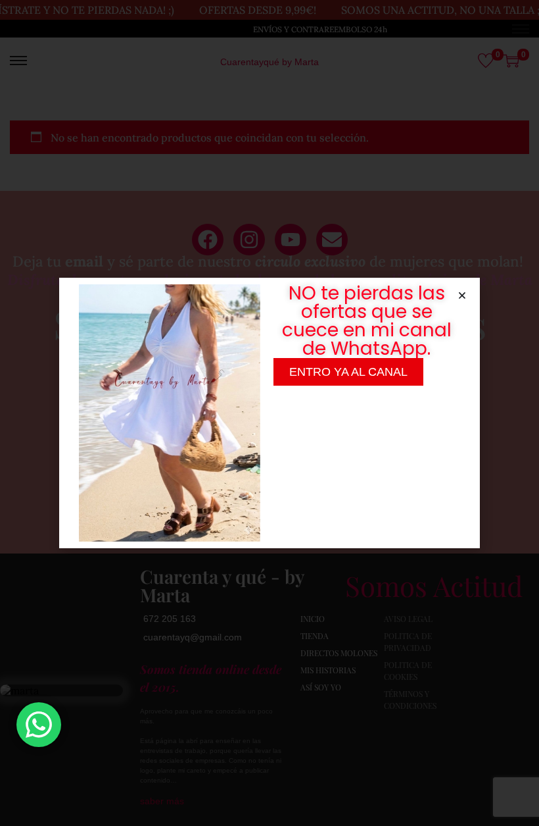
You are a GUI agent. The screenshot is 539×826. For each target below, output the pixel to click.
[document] (269, 413)
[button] (462, 295)
